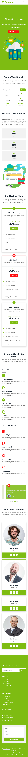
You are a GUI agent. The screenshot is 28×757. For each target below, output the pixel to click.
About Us (5, 679)
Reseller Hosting (7, 704)
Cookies (12, 754)
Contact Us (6, 681)
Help (17, 754)
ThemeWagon (17, 752)
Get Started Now (13, 31)
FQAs (22, 754)
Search (23, 90)
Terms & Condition (7, 685)
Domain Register (7, 696)
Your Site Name (6, 748)
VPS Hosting (6, 700)
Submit (23, 670)
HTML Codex (14, 750)
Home (6, 754)
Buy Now (14, 228)
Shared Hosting (7, 698)
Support (5, 687)
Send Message (14, 739)
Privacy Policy (6, 683)
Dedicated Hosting (8, 702)
